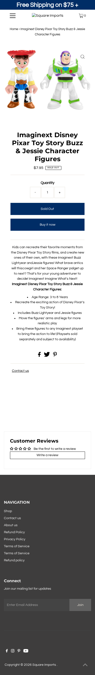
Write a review (47, 455)
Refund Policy (14, 532)
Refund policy (14, 560)
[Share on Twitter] (47, 355)
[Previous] (12, 57)
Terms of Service (16, 546)
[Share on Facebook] (39, 355)
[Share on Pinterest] (55, 355)
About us (11, 525)
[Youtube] (25, 651)
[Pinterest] (18, 651)
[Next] (24, 57)
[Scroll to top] (85, 665)
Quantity (47, 183)
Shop (8, 511)
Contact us (20, 371)
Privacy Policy (14, 539)
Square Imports (44, 665)
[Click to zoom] (82, 57)
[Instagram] (13, 651)
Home (14, 29)
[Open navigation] (12, 16)
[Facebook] (7, 651)
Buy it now (47, 224)
